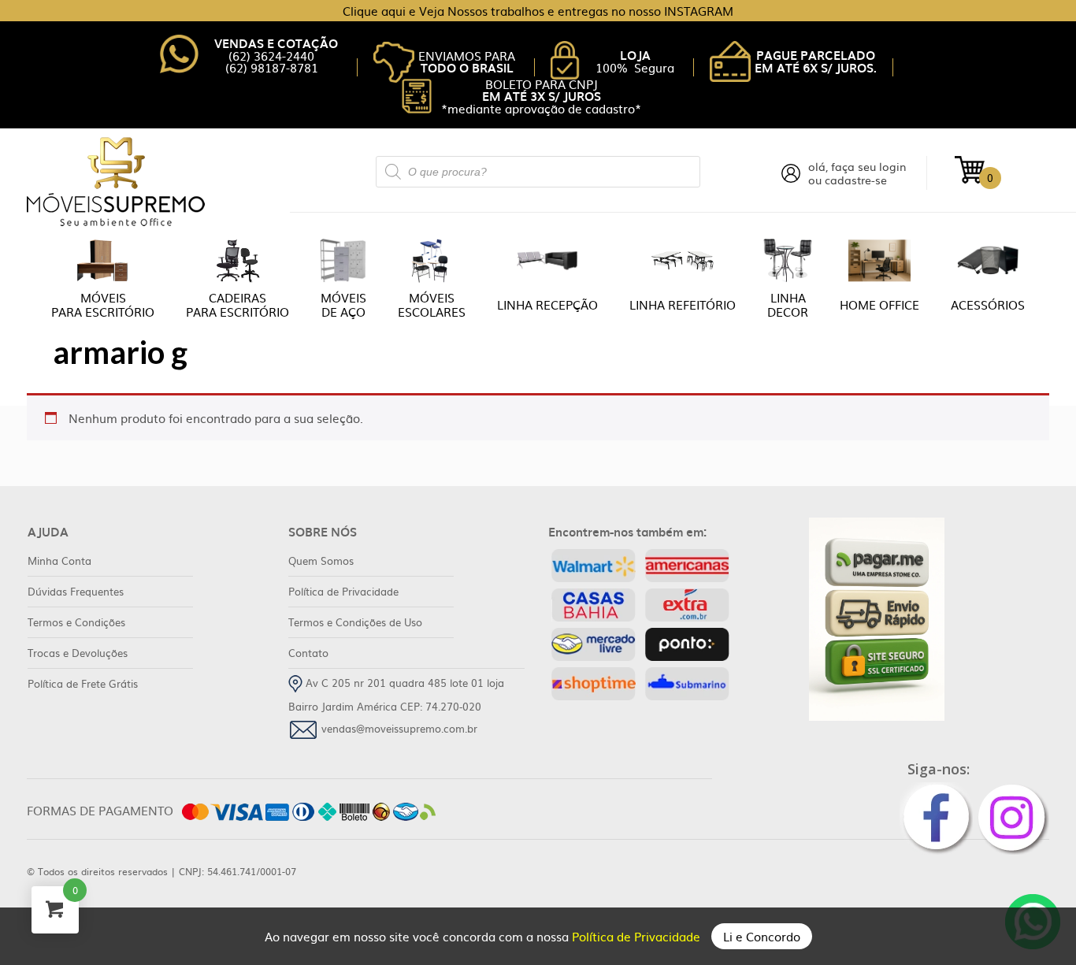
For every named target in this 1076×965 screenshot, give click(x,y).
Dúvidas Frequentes (76, 591)
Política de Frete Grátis (83, 683)
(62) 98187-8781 (271, 67)
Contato (308, 652)
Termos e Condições (76, 621)
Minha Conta (59, 560)
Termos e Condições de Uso (355, 621)
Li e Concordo (761, 936)
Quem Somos (321, 560)
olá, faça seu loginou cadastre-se (857, 173)
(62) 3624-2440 (271, 55)
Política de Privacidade (637, 936)
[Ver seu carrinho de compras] (970, 168)
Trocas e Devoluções (78, 652)
